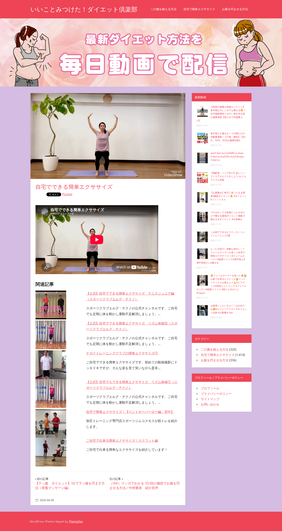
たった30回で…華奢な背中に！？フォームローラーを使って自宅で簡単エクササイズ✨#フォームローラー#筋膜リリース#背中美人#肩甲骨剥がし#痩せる (220, 255)
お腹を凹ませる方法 (235, 9)
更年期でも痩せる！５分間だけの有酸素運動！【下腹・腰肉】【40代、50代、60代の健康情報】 (227, 137)
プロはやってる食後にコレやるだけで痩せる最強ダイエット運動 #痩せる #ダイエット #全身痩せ (227, 216)
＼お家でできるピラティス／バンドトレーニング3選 (227, 233)
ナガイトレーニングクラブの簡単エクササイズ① (122, 353)
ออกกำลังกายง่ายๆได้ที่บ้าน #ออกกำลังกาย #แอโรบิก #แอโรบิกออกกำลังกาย (227, 157)
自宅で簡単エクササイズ (199, 9)
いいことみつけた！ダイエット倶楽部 (84, 9)
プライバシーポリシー (216, 394)
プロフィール (210, 388)
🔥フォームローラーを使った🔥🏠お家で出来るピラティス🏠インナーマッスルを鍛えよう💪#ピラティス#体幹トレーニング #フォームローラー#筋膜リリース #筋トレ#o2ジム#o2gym (221, 284)
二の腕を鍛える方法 (163, 9)
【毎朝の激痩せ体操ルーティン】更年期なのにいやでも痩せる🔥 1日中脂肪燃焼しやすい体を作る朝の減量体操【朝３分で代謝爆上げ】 (220, 113)
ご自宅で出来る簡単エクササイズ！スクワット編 (122, 440)
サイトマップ (210, 399)
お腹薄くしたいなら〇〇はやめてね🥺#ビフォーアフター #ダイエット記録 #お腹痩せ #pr (228, 309)
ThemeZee (76, 521)
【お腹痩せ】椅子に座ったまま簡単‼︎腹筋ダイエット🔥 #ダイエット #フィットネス (228, 196)
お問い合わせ (210, 404)
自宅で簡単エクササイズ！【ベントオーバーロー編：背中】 (130, 412)
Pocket (67, 194)
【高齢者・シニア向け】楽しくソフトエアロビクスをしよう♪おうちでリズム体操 (228, 176)
